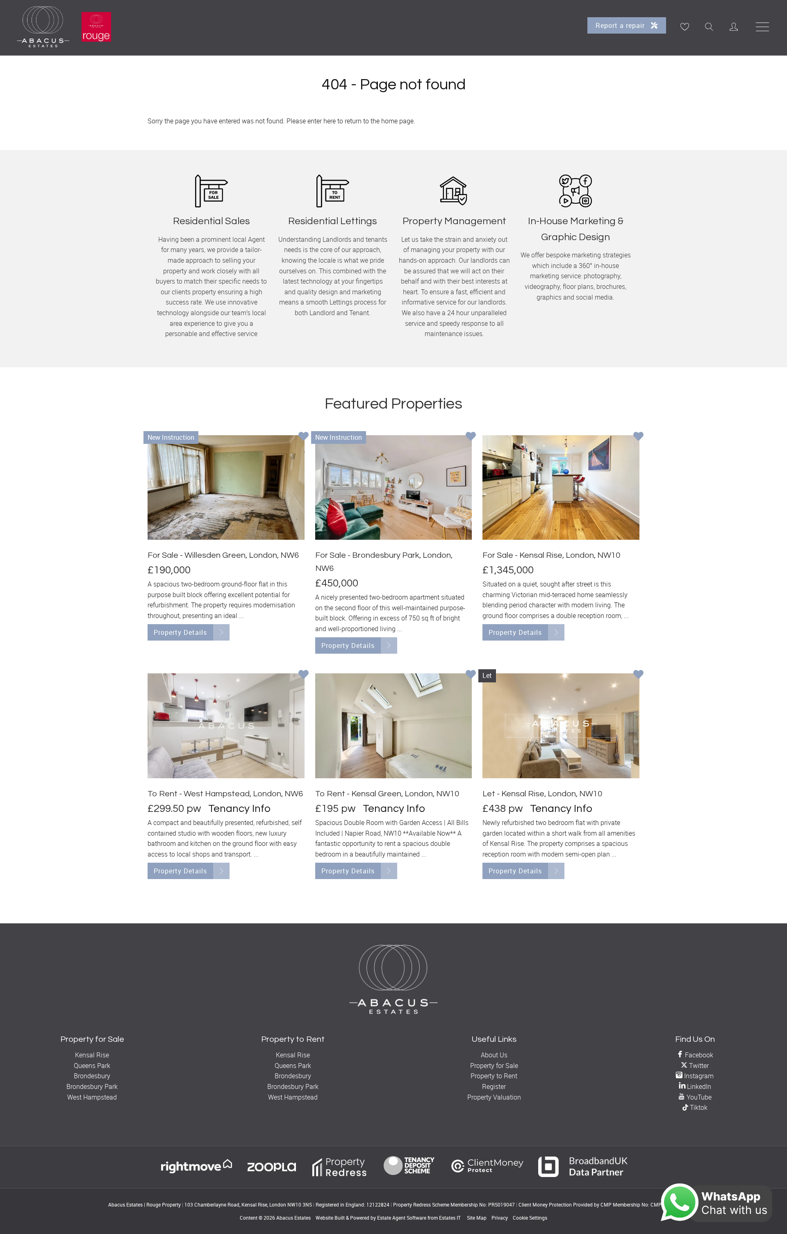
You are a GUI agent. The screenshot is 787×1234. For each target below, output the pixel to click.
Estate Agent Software (401, 1217)
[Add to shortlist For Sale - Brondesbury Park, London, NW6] (471, 437)
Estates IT (450, 1217)
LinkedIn (698, 1086)
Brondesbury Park (92, 1086)
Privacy (499, 1217)
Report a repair (621, 25)
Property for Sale (494, 1065)
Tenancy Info (239, 808)
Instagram (698, 1075)
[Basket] (684, 26)
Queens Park (92, 1065)
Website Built (330, 1217)
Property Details (180, 632)
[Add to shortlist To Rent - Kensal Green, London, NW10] (471, 675)
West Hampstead (92, 1097)
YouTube (698, 1097)
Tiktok (697, 1107)
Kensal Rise (92, 1054)
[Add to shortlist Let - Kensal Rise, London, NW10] (638, 675)
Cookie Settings (530, 1217)
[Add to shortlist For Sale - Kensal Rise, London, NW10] (638, 437)
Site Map (477, 1217)
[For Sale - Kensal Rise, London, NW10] (560, 487)
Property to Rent (494, 1075)
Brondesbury (92, 1075)
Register (494, 1086)
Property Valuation (494, 1097)
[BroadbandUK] (583, 1174)
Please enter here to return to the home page (350, 120)
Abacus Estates (293, 1217)
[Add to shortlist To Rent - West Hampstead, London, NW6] (303, 675)
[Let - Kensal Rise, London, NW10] (560, 725)
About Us (494, 1054)
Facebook (698, 1054)
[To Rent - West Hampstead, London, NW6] (226, 725)
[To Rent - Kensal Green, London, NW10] (393, 725)
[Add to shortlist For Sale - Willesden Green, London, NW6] (303, 437)
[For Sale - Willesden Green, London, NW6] (226, 487)
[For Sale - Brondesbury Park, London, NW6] (393, 487)
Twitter (698, 1065)
